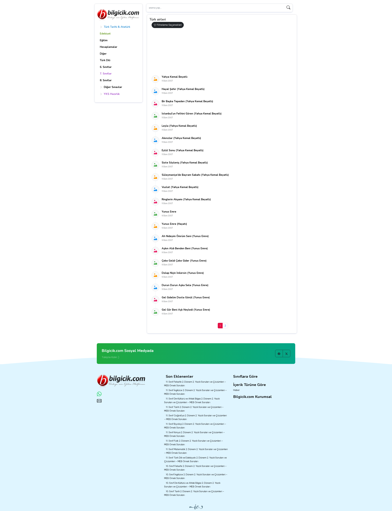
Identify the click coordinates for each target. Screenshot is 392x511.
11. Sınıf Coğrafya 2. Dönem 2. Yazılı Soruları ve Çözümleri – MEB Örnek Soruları (195, 417)
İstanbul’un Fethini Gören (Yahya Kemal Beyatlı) (192, 113)
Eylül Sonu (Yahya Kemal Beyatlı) (183, 150)
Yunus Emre (169, 211)
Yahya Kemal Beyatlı (174, 77)
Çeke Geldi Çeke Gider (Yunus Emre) (184, 260)
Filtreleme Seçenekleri (169, 24)
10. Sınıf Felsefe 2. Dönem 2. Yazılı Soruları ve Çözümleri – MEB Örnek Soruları (195, 468)
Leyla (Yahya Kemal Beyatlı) (179, 126)
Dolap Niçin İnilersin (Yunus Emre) (183, 273)
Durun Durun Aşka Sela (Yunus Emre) (185, 285)
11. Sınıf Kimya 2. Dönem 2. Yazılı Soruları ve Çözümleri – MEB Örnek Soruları (194, 434)
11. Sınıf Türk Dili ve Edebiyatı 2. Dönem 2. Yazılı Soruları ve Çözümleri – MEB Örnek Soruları (195, 459)
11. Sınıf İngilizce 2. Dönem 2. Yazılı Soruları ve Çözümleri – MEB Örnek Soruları (195, 392)
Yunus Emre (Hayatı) (174, 224)
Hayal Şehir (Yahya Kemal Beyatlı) (183, 89)
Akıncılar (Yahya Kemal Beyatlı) (181, 138)
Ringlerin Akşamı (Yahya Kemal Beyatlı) (186, 199)
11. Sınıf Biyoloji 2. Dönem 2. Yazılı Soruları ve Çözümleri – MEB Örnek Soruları (195, 425)
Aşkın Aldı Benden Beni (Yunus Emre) (185, 248)
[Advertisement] (223, 51)
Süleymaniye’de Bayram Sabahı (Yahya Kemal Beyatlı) (195, 175)
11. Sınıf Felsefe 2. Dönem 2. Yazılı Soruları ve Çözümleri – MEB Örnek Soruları (195, 383)
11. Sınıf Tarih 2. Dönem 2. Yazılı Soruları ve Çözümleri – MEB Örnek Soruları (194, 409)
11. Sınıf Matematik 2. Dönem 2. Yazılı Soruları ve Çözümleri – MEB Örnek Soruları (196, 451)
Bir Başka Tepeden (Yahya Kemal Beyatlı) (187, 101)
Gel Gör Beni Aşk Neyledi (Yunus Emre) (186, 310)
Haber (236, 390)
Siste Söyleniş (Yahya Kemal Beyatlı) (185, 162)
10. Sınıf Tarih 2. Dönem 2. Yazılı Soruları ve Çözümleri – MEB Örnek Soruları (194, 493)
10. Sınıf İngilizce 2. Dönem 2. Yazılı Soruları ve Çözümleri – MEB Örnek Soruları (195, 476)
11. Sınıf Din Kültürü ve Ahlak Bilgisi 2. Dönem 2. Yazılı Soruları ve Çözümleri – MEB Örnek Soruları (192, 400)
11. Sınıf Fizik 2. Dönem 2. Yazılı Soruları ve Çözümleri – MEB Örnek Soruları (193, 442)
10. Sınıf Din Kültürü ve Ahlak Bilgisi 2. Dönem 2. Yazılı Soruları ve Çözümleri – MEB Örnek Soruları (192, 484)
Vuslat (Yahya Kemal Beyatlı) (180, 187)
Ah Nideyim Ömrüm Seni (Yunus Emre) (185, 236)
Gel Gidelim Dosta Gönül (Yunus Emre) (186, 297)
